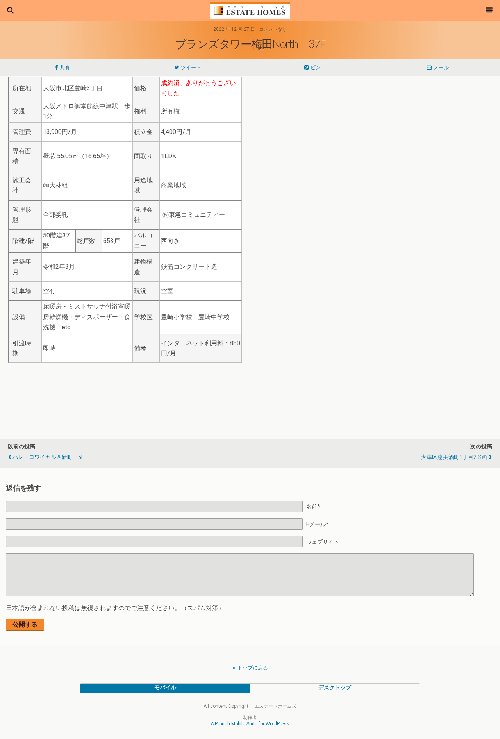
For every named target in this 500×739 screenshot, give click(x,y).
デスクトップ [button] (334, 687)
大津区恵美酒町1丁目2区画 (454, 457)
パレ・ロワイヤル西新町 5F (48, 457)
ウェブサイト (322, 542)
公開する (25, 624)
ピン (316, 67)
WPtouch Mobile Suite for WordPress (250, 724)
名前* (313, 506)
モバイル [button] (165, 687)
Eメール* (317, 524)
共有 (65, 67)
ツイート (191, 67)
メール (441, 67)
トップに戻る (253, 668)
